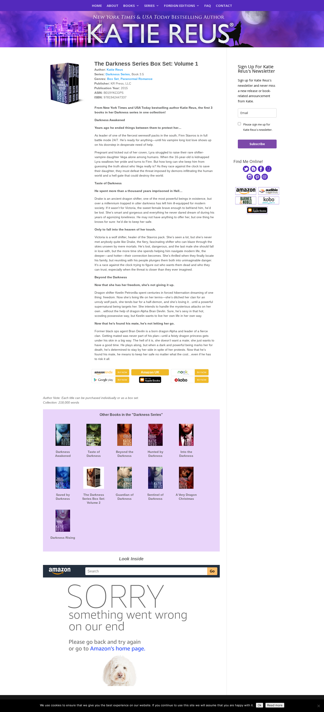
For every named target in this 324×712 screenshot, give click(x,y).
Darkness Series (118, 74)
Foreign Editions (179, 6)
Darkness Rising (62, 537)
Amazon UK (150, 372)
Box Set (113, 79)
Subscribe (257, 144)
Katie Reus (115, 69)
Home (97, 6)
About (112, 6)
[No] (318, 706)
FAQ (207, 6)
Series (149, 6)
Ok (259, 705)
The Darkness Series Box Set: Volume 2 (93, 498)
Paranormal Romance (137, 79)
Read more (275, 705)
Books (129, 6)
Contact (224, 6)
